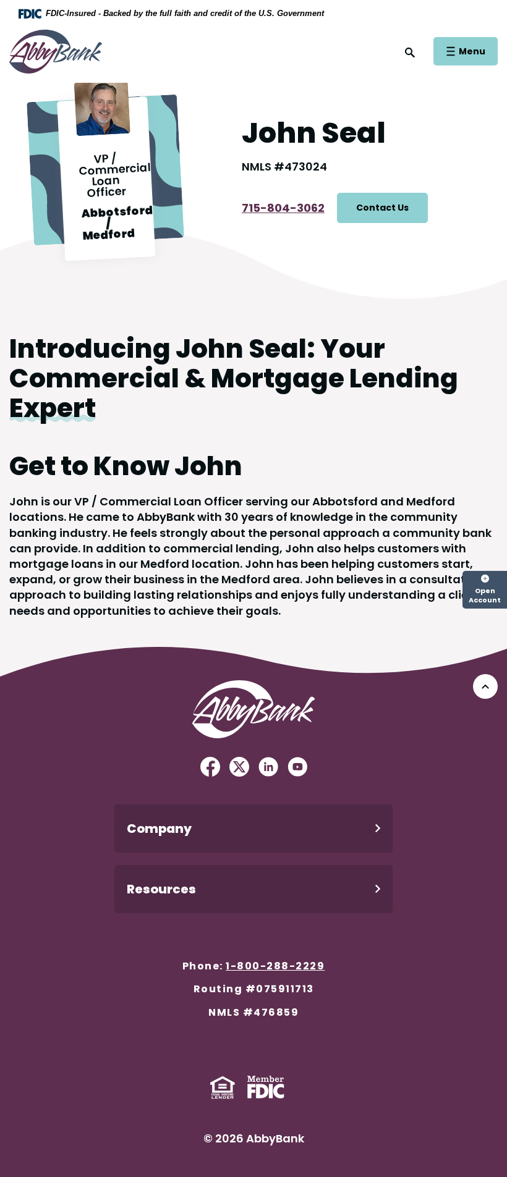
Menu (471, 50)
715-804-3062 (283, 208)
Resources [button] (161, 889)
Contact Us (382, 207)
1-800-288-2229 (275, 966)
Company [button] (159, 828)
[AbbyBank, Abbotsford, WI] (55, 50)
